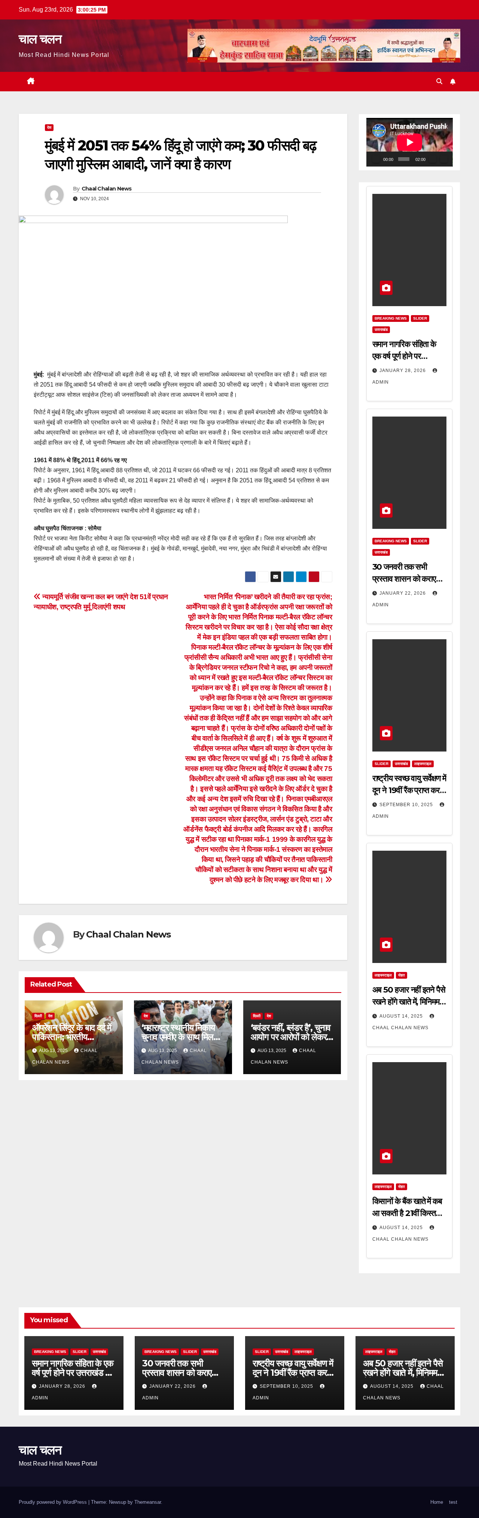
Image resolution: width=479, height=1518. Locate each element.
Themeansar (147, 1502)
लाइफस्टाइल (422, 764)
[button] (439, 81)
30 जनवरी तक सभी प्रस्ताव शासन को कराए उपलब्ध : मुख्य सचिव (404, 579)
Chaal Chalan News (107, 188)
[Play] (376, 159)
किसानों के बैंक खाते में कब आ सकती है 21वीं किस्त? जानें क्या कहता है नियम (407, 1213)
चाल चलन (40, 39)
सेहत (401, 975)
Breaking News (391, 318)
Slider (420, 318)
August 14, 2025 (401, 1016)
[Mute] (432, 159)
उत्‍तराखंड (381, 329)
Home (436, 1502)
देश (49, 127)
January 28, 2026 (403, 370)
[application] (409, 142)
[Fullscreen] (444, 159)
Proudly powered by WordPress (53, 1502)
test (453, 1502)
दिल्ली (38, 1016)
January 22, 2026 (403, 593)
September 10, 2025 (406, 804)
